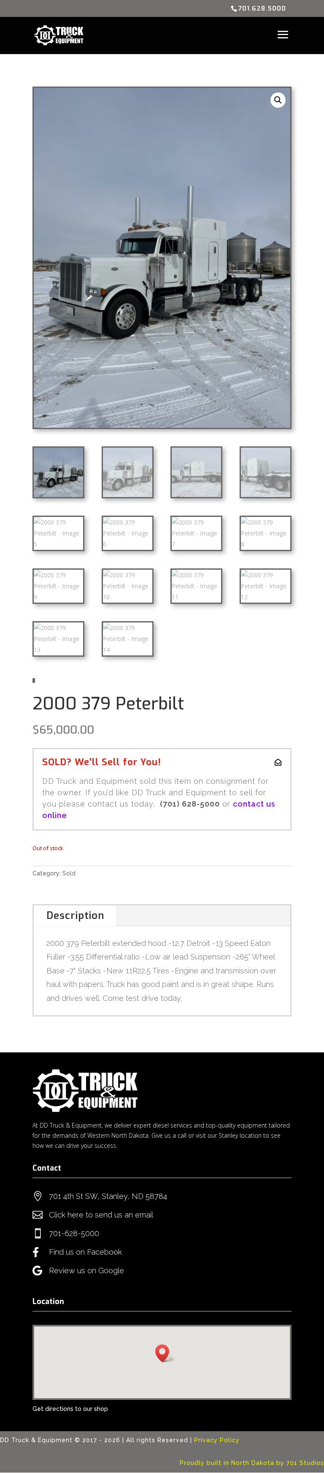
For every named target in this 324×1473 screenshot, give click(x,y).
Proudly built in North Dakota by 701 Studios (252, 1462)
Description (75, 915)
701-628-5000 (74, 1233)
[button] (278, 100)
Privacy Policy (217, 1440)
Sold (69, 873)
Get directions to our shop (70, 1408)
